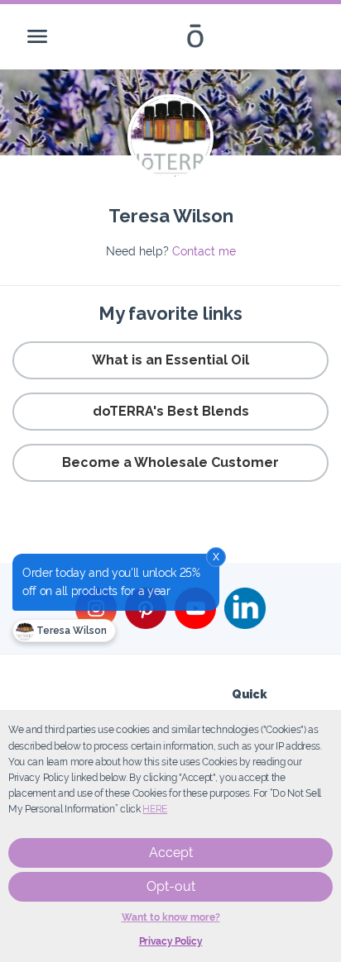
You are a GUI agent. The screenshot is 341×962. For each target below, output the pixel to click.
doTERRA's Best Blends (171, 411)
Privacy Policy (171, 941)
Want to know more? (171, 917)
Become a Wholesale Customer (170, 462)
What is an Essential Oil (170, 360)
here (154, 809)
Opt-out (170, 886)
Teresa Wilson (70, 630)
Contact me (204, 251)
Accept (171, 852)
